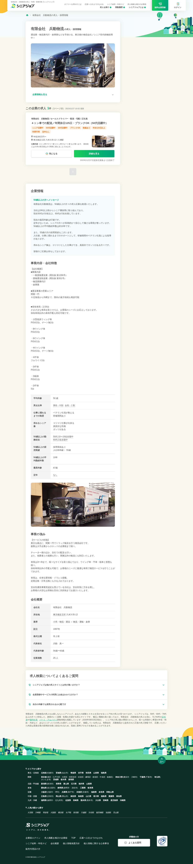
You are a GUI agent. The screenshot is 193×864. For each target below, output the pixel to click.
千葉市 (149, 777)
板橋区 (110, 777)
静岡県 (60, 788)
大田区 (64, 777)
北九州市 (58, 800)
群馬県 (71, 779)
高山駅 (116, 812)
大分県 (98, 800)
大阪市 (50, 792)
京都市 (85, 792)
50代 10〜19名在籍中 (63, 436)
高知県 (119, 796)
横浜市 (126, 777)
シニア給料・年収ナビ (115, 4)
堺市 (57, 792)
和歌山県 (110, 792)
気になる (53, 153)
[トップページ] (27, 15)
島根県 (81, 796)
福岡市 (50, 800)
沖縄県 (123, 800)
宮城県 (58, 773)
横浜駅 (61, 812)
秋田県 (88, 773)
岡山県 (58, 796)
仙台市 (65, 773)
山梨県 (89, 784)
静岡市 (66, 788)
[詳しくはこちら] (73, 138)
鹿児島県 (114, 800)
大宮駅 (30, 812)
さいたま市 (45, 779)
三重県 (83, 788)
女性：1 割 (70, 405)
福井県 (81, 784)
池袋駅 (108, 812)
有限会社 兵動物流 (40, 119)
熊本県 (83, 800)
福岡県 (44, 800)
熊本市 (89, 800)
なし (55, 475)
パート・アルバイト (48, 720)
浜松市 (74, 788)
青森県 (73, 773)
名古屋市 (51, 788)
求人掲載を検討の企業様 (136, 4)
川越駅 (84, 812)
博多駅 (45, 812)
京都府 (79, 792)
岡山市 (65, 796)
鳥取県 (73, 796)
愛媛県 (111, 796)
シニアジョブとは (136, 7)
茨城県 (56, 779)
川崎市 (134, 777)
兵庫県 (64, 792)
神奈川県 (119, 777)
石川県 (74, 784)
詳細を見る (94, 153)
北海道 (44, 773)
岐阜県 (90, 788)
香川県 (96, 796)
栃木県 (63, 779)
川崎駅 (38, 812)
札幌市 (50, 773)
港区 (49, 777)
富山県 (66, 784)
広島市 (50, 796)
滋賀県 (94, 792)
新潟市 (50, 784)
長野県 (58, 784)
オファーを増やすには (72, 4)
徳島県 (103, 796)
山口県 (88, 796)
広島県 (44, 796)
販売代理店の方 (33, 849)
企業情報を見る (39, 94)
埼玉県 (157, 777)
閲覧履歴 (119, 7)
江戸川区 (56, 777)
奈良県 (101, 792)
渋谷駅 (91, 812)
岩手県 (81, 773)
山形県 (96, 773)
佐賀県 (68, 800)
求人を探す (104, 7)
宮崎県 (105, 800)
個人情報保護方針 (71, 843)
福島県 (103, 773)
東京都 (56, 614)
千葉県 (142, 777)
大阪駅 (53, 812)
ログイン (177, 7)
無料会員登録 (160, 7)
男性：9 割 (58, 405)
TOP (73, 838)
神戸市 (71, 792)
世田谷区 (72, 777)
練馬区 (88, 777)
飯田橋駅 (100, 812)
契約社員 (33, 720)
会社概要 (55, 843)
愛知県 (44, 788)
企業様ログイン (33, 838)
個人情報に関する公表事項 (96, 843)
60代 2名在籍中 (60, 440)
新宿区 (95, 777)
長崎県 (76, 800)
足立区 (62, 614)
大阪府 (44, 792)
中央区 (102, 777)
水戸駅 (68, 812)
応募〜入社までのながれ (94, 4)
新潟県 (44, 784)
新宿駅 (76, 812)
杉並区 (81, 777)
